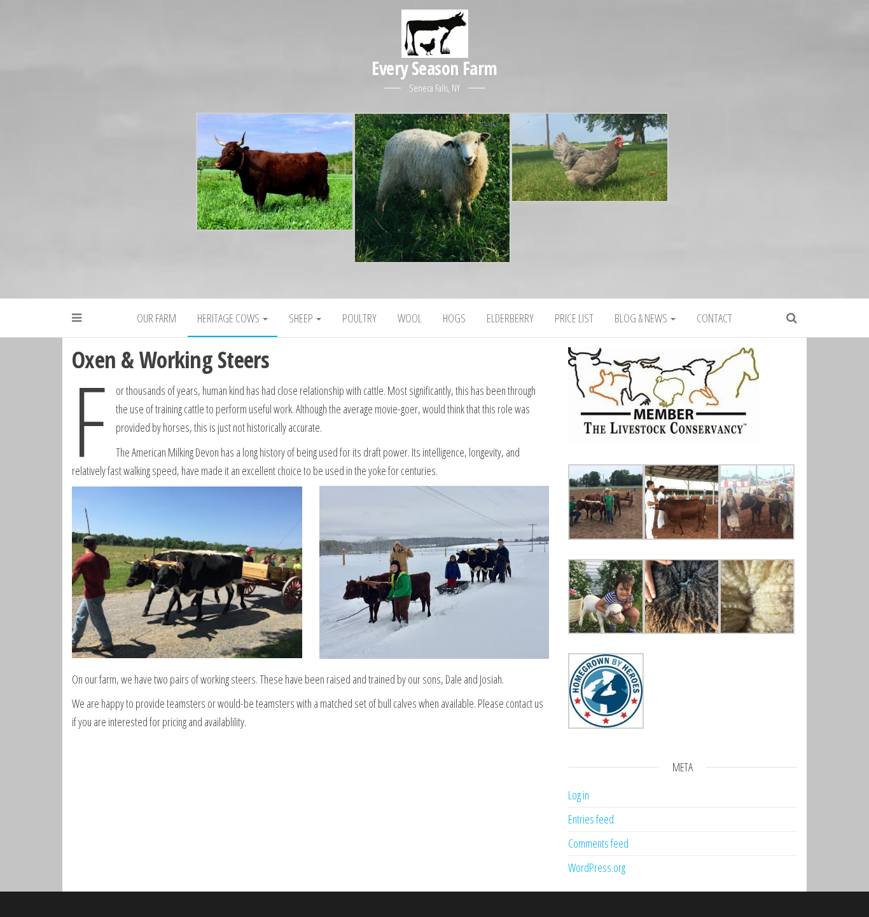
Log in (578, 795)
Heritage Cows (229, 318)
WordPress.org (596, 867)
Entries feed (591, 819)
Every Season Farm (434, 68)
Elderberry (510, 318)
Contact (714, 318)
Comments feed (598, 843)
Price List (574, 318)
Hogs (454, 318)
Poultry (359, 318)
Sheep (302, 318)
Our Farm (156, 318)
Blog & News (642, 318)
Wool (410, 318)
